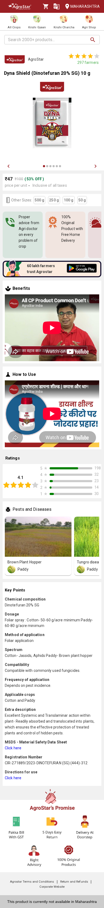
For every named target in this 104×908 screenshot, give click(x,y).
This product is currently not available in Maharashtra (52, 901)
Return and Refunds (74, 881)
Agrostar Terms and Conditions (32, 881)
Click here (13, 748)
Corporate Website (52, 886)
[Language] (56, 6)
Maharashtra (85, 6)
